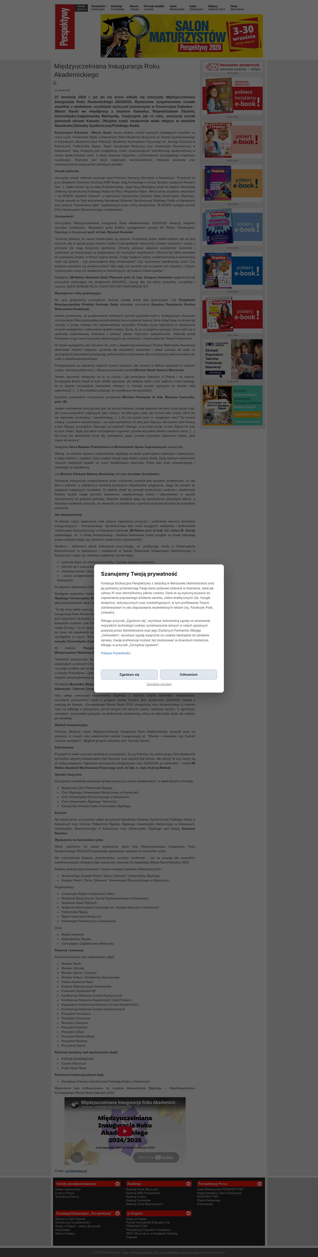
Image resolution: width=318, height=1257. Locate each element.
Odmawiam (189, 674)
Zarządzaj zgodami (159, 684)
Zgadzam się (129, 674)
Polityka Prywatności (115, 653)
